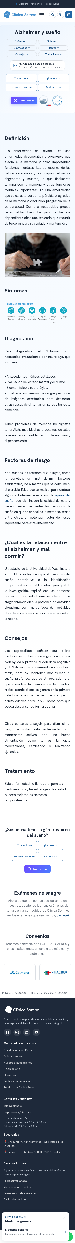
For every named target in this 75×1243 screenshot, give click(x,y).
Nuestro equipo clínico (18, 1050)
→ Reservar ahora (15, 1181)
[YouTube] (36, 1032)
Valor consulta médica (18, 1187)
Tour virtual (26, 100)
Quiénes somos (13, 1056)
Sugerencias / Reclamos (18, 1112)
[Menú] (43, 14)
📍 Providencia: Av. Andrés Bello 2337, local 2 (32, 1152)
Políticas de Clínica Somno (20, 1087)
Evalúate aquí (54, 87)
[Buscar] (52, 14)
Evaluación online (15, 1199)
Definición (20, 41)
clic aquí (63, 915)
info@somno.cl (13, 1106)
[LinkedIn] (26, 1032)
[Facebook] (7, 1032)
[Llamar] (60, 14)
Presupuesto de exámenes (20, 1193)
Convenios (10, 1075)
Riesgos (52, 48)
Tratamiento (52, 54)
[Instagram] (17, 1032)
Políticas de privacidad (17, 1081)
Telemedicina (12, 1069)
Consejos (20, 54)
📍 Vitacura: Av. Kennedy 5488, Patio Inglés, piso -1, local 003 (35, 1144)
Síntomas (52, 41)
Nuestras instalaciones (18, 1062)
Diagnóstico (20, 48)
